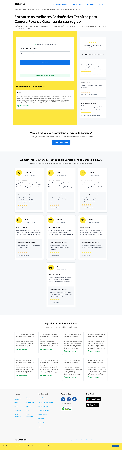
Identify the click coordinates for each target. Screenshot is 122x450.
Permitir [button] (115, 446)
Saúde (27, 410)
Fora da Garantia (51, 9)
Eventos (28, 398)
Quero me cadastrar (61, 142)
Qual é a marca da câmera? (28, 48)
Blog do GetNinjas (43, 414)
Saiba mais (51, 446)
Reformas (28, 406)
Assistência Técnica (28, 9)
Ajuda (39, 427)
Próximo (45, 63)
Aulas (16, 402)
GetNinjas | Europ (43, 406)
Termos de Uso (80, 440)
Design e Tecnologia (18, 415)
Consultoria (18, 410)
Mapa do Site (42, 423)
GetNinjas (18, 9)
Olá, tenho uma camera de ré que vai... (69, 9)
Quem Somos (42, 398)
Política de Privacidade (92, 440)
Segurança (90, 4)
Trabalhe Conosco (43, 410)
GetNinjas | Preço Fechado (45, 402)
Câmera (37, 9)
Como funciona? (77, 4)
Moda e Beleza (30, 402)
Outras (43, 9)
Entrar (103, 4)
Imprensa (72, 440)
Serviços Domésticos (29, 415)
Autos (16, 406)
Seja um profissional (59, 4)
